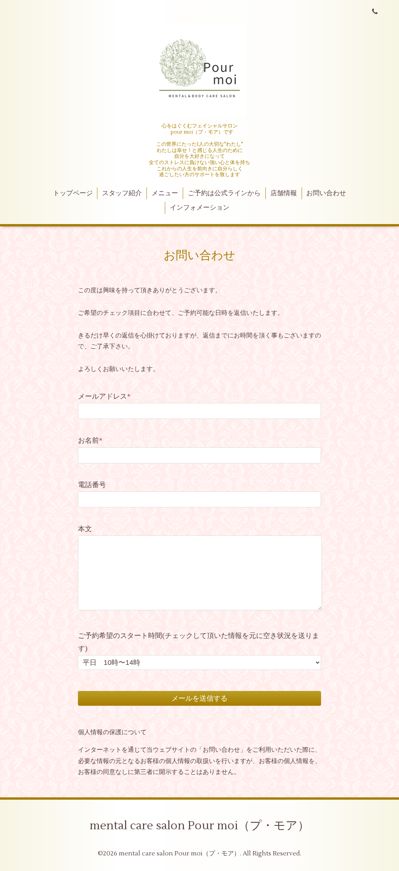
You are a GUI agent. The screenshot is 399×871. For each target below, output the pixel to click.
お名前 (90, 440)
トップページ (73, 193)
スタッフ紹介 (122, 193)
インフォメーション (200, 207)
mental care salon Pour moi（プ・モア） (199, 825)
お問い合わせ (326, 193)
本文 (85, 529)
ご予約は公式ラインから (224, 193)
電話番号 (92, 485)
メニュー (165, 193)
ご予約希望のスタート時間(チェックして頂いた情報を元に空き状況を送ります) (198, 642)
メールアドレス (104, 396)
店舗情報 (283, 193)
